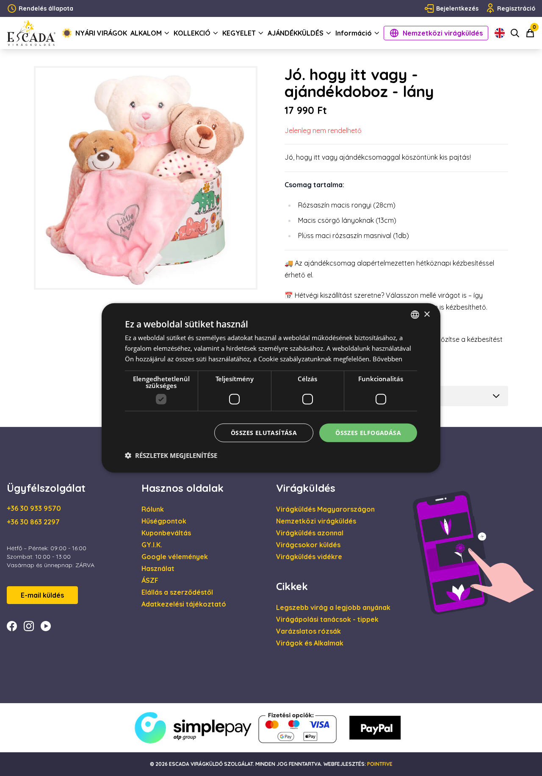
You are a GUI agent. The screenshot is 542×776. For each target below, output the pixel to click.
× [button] (426, 314)
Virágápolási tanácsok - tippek (327, 619)
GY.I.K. (151, 544)
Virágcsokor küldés (308, 544)
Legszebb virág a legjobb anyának (333, 607)
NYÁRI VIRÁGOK (101, 33)
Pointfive (380, 764)
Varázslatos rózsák (308, 631)
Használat (157, 568)
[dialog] (271, 388)
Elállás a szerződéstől (177, 592)
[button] (171, 455)
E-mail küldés (42, 595)
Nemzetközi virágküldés (443, 33)
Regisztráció (516, 8)
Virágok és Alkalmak (309, 643)
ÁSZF (149, 580)
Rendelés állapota (46, 8)
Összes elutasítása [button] (264, 432)
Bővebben (387, 359)
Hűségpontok (163, 521)
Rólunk (152, 509)
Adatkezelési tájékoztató (183, 604)
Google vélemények (174, 556)
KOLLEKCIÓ (192, 33)
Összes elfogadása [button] (368, 432)
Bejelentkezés (457, 8)
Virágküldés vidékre (309, 556)
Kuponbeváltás (166, 533)
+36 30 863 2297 (33, 522)
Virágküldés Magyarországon (325, 509)
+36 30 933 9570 (34, 508)
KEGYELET (239, 33)
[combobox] (415, 314)
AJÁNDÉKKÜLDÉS (296, 33)
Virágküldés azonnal (309, 533)
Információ (353, 33)
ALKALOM (146, 33)
